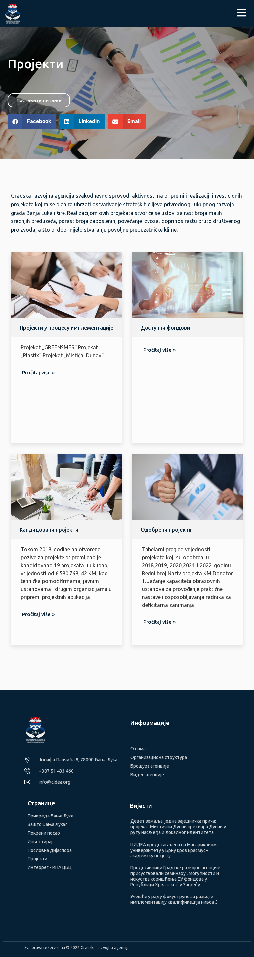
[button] (32, 121)
